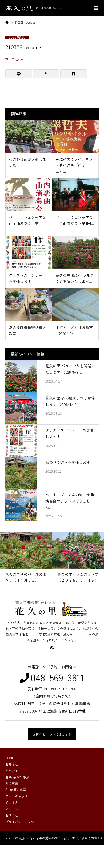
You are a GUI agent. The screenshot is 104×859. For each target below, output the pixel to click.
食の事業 (11, 783)
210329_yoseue (17, 58)
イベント (11, 770)
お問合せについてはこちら (52, 734)
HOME (9, 757)
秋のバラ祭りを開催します (67, 462)
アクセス (11, 809)
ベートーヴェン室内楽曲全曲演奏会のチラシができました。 (69, 501)
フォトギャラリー (18, 796)
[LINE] (18, 73)
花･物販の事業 (15, 789)
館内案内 (11, 802)
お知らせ (11, 764)
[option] (26, 562)
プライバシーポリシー (21, 821)
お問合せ (11, 815)
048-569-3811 (57, 677)
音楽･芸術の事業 (17, 777)
